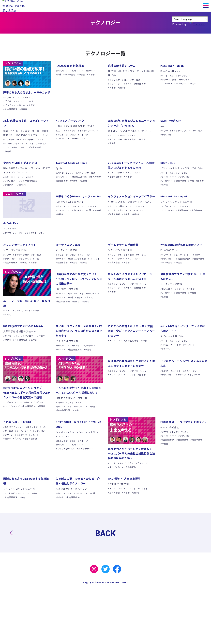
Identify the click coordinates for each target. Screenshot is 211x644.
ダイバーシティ (12, 101)
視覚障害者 (62, 181)
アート (165, 75)
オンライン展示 (169, 79)
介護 (59, 74)
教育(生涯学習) (80, 177)
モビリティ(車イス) (66, 448)
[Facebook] (117, 569)
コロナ (18, 97)
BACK (105, 533)
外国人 (8, 314)
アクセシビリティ (13, 139)
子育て (32, 105)
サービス (28, 97)
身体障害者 (70, 74)
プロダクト (10, 105)
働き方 (22, 105)
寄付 (42, 233)
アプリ (8, 97)
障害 (192, 181)
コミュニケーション (118, 80)
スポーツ (83, 134)
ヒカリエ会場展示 (29, 181)
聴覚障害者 (140, 84)
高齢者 (92, 74)
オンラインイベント (14, 143)
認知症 (24, 262)
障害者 (24, 109)
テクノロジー (29, 101)
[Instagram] (94, 569)
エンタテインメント (180, 75)
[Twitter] (105, 569)
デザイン (61, 259)
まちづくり (26, 259)
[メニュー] (206, 5)
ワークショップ (80, 138)
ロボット (91, 71)
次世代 (89, 297)
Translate (199, 24)
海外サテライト (85, 448)
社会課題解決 (11, 109)
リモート (35, 435)
